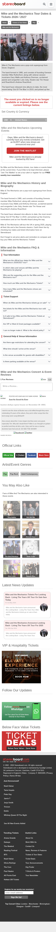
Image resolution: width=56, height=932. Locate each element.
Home (4, 22)
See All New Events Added (14, 823)
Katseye (7, 842)
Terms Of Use (15, 776)
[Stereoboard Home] (14, 5)
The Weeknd (9, 846)
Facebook (32, 455)
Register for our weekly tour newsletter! (19, 889)
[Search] (44, 4)
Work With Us (31, 842)
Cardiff (27, 906)
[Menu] (51, 4)
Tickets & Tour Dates (20, 22)
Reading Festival (10, 850)
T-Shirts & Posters (33, 871)
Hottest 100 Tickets (11, 880)
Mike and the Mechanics (10, 27)
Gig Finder (30, 867)
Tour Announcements (34, 863)
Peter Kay (8, 794)
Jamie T (7, 798)
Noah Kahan (9, 786)
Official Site (8, 455)
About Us (29, 838)
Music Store (44, 455)
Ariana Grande (9, 838)
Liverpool (36, 906)
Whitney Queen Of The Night (15, 815)
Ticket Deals (30, 859)
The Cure (7, 867)
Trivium (7, 807)
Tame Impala (9, 790)
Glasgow (19, 906)
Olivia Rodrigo (10, 863)
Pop (34, 22)
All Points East (10, 875)
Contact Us (30, 846)
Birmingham (45, 904)
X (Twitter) (20, 455)
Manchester (33, 904)
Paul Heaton (9, 871)
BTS (5, 855)
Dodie (6, 811)
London (24, 904)
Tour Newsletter (32, 875)
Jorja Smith (8, 803)
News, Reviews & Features (36, 850)
